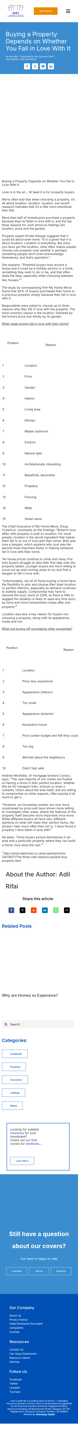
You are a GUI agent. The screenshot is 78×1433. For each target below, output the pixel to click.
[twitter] (35, 66)
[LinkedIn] (45, 910)
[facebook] (27, 66)
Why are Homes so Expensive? (30, 995)
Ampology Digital (45, 1414)
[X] (22, 910)
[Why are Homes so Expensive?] (39, 936)
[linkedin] (51, 66)
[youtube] (43, 66)
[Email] (67, 910)
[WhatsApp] (55, 910)
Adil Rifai (13, 56)
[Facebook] (11, 910)
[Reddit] (33, 910)
